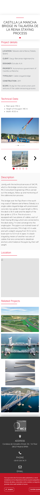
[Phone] (20, 453)
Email (20, 471)
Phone (20, 457)
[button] (16, 145)
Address (20, 440)
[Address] (20, 436)
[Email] (20, 466)
